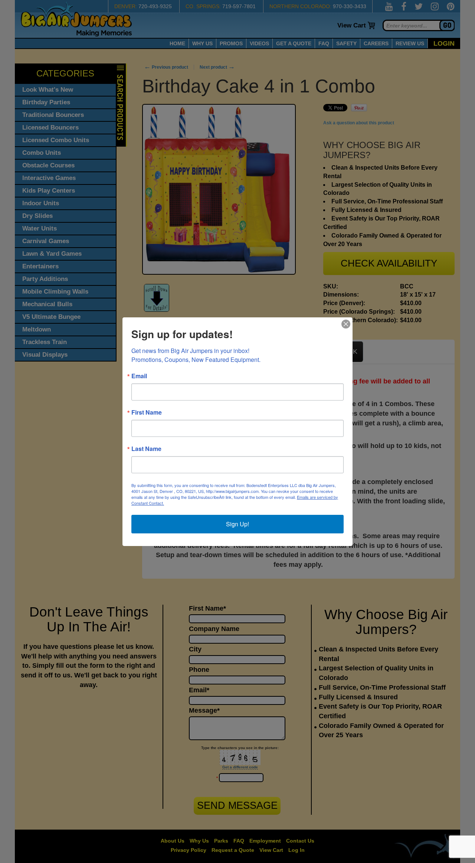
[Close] (345, 324)
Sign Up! (237, 524)
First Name (146, 412)
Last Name (146, 449)
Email (139, 376)
